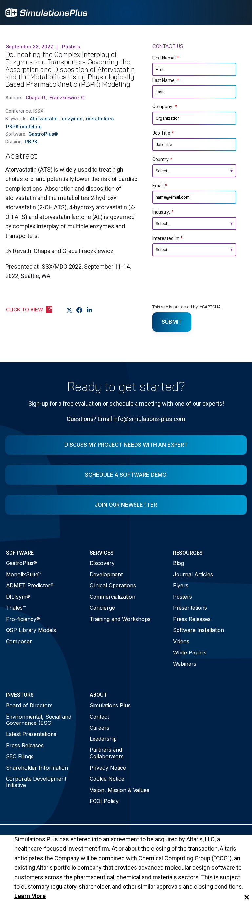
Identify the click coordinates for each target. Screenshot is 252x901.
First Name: (165, 57)
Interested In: (167, 238)
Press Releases (192, 619)
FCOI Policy (104, 801)
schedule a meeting (135, 403)
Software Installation (198, 630)
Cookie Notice (107, 778)
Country (162, 159)
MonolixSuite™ (23, 574)
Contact (99, 716)
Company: (164, 106)
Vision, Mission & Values (119, 790)
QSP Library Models (31, 630)
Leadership (103, 738)
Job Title (163, 133)
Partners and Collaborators (107, 753)
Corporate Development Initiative (36, 781)
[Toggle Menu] (238, 12)
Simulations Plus (110, 705)
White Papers (189, 652)
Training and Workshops (120, 619)
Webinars (184, 663)
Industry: (163, 212)
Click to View (24, 309)
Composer (19, 641)
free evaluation (82, 403)
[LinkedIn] (89, 310)
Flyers (180, 585)
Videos (181, 641)
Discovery (102, 563)
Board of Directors (29, 705)
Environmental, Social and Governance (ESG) (38, 719)
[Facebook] (79, 310)
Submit (172, 322)
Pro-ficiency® (23, 619)
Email (159, 185)
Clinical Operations (113, 585)
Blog (178, 563)
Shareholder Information (37, 767)
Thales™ (16, 608)
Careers (99, 727)
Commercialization (112, 596)
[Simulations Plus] (46, 12)
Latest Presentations (31, 734)
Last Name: (165, 80)
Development (106, 574)
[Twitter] (69, 310)
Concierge (102, 608)
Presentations (190, 608)
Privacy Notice (108, 767)
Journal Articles (193, 574)
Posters (182, 596)
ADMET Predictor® (30, 585)
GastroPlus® (21, 563)
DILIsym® (18, 596)
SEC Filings (19, 756)
